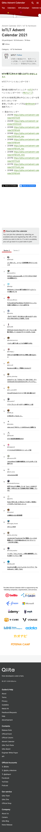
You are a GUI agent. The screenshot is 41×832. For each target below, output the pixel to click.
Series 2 (16, 250)
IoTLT (13, 55)
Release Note (7, 730)
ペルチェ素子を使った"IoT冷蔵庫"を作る (19, 343)
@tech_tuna (11, 472)
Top (3, 8)
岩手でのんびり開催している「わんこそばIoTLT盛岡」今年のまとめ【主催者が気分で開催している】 (22, 488)
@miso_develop (12, 376)
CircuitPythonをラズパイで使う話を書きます (21, 393)
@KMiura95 (11, 564)
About (4, 694)
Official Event (7, 734)
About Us (5, 813)
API (3, 756)
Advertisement (7, 720)
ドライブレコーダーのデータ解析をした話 (20, 404)
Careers (5, 817)
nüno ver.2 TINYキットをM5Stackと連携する (21, 427)
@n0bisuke (30, 104)
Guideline (5, 705)
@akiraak (10, 259)
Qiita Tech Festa (8, 745)
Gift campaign (23, 8)
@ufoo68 (10, 327)
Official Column (7, 738)
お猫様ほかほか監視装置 (14, 515)
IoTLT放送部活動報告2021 (15, 439)
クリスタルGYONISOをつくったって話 (19, 450)
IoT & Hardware (29, 26)
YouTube (5, 782)
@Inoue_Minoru (12, 300)
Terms (4, 697)
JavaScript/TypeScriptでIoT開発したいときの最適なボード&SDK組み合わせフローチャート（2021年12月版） (22, 540)
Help (3, 716)
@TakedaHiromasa (13, 483)
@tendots (10, 424)
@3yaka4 (10, 512)
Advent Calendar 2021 (11, 26)
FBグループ (28, 93)
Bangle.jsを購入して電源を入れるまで (19, 368)
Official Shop (6, 803)
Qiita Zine (5, 799)
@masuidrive (11, 273)
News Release (7, 825)
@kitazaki (10, 435)
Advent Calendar (8, 741)
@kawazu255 (11, 458)
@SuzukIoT (11, 401)
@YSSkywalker (12, 550)
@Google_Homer (12, 523)
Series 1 (7, 250)
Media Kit (5, 708)
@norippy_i (10, 351)
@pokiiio (10, 499)
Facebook (5, 778)
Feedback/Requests (9, 712)
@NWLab (10, 413)
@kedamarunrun (12, 340)
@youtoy (10, 313)
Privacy (4, 701)
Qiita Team (6, 796)
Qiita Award (6, 749)
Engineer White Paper (10, 753)
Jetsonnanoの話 (12, 475)
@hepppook (11, 447)
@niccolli (10, 365)
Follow (6, 44)
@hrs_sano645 (12, 390)
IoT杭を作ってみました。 (15, 416)
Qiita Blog (5, 821)
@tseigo (9, 286)
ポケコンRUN (11, 527)
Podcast (5, 785)
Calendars (11, 8)
